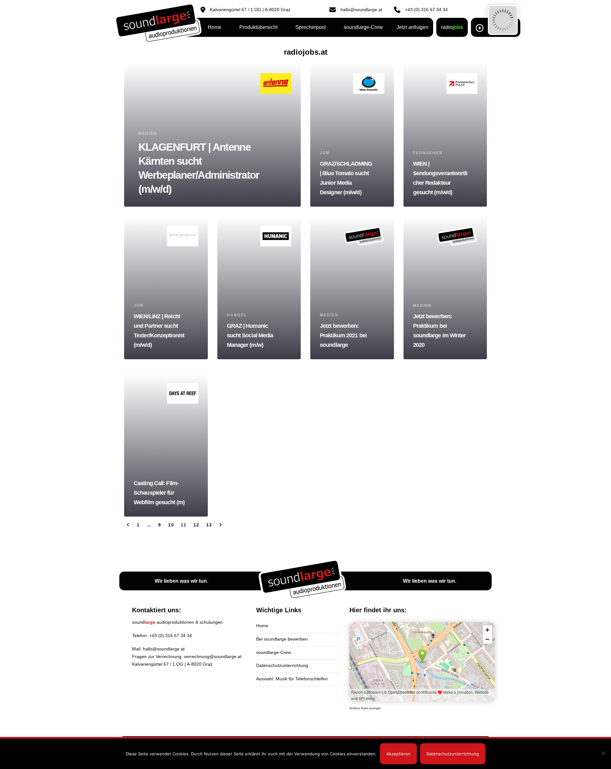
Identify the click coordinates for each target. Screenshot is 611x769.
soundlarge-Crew (273, 652)
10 (171, 524)
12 (196, 524)
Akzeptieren (398, 753)
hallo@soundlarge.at (164, 648)
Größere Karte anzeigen (365, 708)
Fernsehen (428, 153)
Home (262, 625)
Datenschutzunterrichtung (282, 665)
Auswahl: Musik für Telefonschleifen (292, 678)
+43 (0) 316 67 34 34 (170, 635)
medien (148, 133)
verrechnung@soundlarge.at (213, 656)
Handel (237, 315)
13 (209, 524)
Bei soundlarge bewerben (282, 639)
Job (325, 153)
